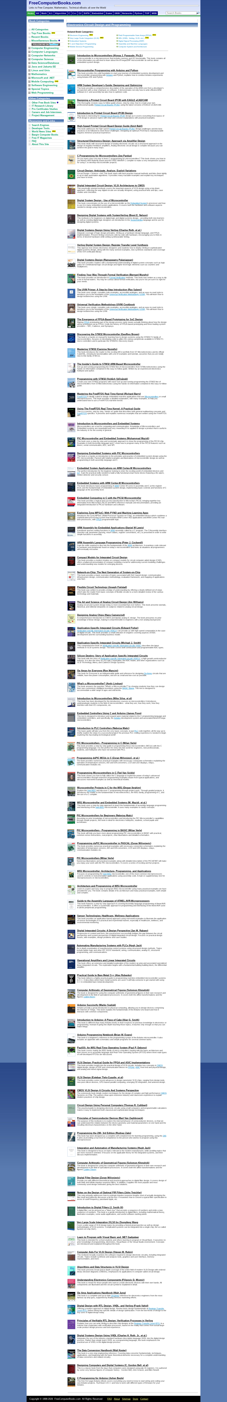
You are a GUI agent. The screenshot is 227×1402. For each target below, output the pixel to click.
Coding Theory (90, 1169)
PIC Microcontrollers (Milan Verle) (95, 858)
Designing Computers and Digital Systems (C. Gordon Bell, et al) (112, 1365)
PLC (136, 731)
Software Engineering (44, 85)
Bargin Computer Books (45, 134)
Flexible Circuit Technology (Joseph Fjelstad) (102, 587)
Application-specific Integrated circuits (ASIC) (122, 646)
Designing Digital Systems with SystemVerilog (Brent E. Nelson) (112, 215)
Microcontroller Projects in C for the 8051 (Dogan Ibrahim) (109, 787)
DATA (87, 13)
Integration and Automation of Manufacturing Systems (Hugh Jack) (113, 1148)
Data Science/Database (45, 62)
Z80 (164, 1136)
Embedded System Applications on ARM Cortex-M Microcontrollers (114, 468)
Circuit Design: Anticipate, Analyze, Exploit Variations (106, 170)
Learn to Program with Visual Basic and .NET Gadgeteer (108, 1237)
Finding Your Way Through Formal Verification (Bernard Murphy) (112, 274)
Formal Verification (117, 277)
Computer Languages (44, 51)
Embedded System (139, 203)
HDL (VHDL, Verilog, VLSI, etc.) (131, 38)
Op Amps (148, 673)
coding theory (89, 997)
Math (44, 13)
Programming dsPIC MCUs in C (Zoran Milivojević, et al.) (108, 758)
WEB (154, 13)
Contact (144, 1399)
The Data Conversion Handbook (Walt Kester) (101, 1350)
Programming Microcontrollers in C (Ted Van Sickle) (106, 772)
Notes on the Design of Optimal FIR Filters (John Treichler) (109, 1192)
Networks (127, 13)
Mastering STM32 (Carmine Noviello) (97, 349)
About (117, 1399)
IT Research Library (42, 105)
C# (80, 13)
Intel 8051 (91, 790)
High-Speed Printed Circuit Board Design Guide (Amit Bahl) (109, 126)
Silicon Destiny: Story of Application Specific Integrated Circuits (112, 655)
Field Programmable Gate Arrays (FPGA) (134, 35)
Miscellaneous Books (44, 40)
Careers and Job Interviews (47, 112)
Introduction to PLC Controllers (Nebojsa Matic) (103, 728)
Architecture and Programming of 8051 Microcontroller (107, 886)
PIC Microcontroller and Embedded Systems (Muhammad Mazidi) (113, 438)
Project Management (43, 115)
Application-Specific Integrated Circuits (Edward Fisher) (107, 628)
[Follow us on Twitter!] (46, 44)
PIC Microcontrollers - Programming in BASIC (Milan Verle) (109, 830)
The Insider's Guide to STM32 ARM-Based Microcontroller (108, 364)
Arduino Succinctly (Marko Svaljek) (96, 1005)
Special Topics (40, 88)
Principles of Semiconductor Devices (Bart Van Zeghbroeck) (110, 1118)
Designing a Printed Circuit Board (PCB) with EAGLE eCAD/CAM (112, 100)
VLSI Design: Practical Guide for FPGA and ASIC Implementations (113, 1062)
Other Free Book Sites (44, 102)
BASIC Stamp (128, 688)
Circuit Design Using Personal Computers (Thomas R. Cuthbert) (112, 1105)
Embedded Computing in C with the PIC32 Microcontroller (109, 498)
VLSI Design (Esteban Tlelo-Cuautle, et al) (100, 1077)
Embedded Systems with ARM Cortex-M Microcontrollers (108, 483)
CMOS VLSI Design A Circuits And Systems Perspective (108, 1090)
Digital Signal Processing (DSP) (131, 41)
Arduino (109, 75)
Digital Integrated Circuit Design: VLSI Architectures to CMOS (111, 185)
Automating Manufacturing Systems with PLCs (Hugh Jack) (109, 945)
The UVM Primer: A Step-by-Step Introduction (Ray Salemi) (109, 289)
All (37, 13)
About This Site (40, 144)
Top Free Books (41, 33)
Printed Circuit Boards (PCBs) (107, 105)
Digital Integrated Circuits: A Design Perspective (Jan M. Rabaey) (112, 930)
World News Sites (41, 131)
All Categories (39, 29)
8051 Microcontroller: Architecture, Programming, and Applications (114, 871)
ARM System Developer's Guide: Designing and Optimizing (109, 85)
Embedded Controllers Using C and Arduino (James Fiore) (109, 713)
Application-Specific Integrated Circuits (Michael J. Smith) (109, 642)
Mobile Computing (42, 81)
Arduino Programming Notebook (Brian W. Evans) (104, 1034)
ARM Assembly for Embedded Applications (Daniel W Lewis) (110, 527)
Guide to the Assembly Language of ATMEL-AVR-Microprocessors (113, 901)
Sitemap (126, 1399)
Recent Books (39, 36)
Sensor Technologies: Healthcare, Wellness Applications (108, 915)
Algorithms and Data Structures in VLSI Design (103, 1267)
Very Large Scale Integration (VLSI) (84, 38)
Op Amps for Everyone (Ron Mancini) (97, 670)
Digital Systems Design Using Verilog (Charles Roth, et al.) (109, 230)
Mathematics (39, 74)
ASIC (137, 1067)
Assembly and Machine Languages (132, 44)
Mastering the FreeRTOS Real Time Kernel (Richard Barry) (109, 393)
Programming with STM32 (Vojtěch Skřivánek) (102, 379)
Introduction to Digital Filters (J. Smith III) (100, 1207)
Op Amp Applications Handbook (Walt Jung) (101, 1292)
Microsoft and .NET (43, 77)
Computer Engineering (45, 48)
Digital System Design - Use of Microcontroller (102, 200)
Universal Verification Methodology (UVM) (127, 294)
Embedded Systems (78, 41)
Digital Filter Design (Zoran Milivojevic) (98, 1177)
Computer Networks (43, 55)
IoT (78, 473)
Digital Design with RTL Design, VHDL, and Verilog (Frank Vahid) (112, 1305)
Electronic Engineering (79, 35)
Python (139, 13)
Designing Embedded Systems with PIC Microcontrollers (108, 453)
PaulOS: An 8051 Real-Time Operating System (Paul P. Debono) (112, 1047)
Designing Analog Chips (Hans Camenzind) (101, 615)
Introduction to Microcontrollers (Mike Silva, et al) (104, 698)
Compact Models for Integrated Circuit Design (102, 557)
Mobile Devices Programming (81, 47)
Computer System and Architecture (132, 47)
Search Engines (40, 125)
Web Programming (42, 92)
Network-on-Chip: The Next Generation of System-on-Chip (108, 572)
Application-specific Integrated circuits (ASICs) (97, 631)
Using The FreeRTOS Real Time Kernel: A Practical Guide (108, 408)
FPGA (86, 322)
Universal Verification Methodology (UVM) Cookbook (106, 304)
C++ (74, 13)
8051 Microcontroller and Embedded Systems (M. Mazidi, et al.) (112, 802)
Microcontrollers (152, 396)
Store (135, 1399)
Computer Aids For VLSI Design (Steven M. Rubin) (105, 1252)
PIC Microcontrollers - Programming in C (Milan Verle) (106, 743)
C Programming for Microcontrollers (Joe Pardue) (104, 155)
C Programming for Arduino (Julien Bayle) (100, 1378)
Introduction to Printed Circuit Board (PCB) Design (105, 113)
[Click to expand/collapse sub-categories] (29, 48)
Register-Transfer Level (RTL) (147, 1323)
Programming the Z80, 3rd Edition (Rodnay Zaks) (104, 1133)
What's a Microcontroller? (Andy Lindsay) (100, 683)
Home (31, 13)
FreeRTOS (82, 396)
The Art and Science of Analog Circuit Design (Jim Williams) (110, 602)
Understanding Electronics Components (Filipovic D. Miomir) (110, 1280)
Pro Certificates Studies (45, 109)
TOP (147, 13)
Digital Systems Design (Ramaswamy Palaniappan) (105, 260)
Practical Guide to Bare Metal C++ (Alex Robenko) (104, 975)
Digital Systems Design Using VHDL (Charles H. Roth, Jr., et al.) (112, 1335)
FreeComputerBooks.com (55, 3)
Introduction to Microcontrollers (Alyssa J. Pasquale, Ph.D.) (110, 55)
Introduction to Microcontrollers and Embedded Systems (108, 423)
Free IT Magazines (42, 138)
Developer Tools (40, 128)
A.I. (51, 13)
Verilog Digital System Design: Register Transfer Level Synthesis (112, 245)
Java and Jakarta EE (43, 66)
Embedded (98, 13)
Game (109, 13)
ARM (117, 486)
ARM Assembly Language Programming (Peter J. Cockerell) (110, 542)
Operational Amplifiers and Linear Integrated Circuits (106, 960)
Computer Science (42, 59)
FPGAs (131, 1067)
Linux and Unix (40, 70)
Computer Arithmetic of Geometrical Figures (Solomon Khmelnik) (113, 990)
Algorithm (60, 13)
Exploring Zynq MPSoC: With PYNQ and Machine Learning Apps (112, 512)
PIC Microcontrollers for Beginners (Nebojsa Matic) (105, 815)
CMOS (160, 1065)
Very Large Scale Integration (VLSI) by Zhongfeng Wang (107, 1222)
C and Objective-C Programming (83, 44)
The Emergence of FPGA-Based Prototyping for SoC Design (110, 319)
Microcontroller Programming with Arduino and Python (107, 70)
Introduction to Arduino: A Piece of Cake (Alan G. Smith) (108, 1020)
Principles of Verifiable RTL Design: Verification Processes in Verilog (115, 1320)
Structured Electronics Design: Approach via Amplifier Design (111, 141)
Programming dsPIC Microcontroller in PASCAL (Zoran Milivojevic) (114, 843)
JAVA (117, 13)
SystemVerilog (137, 220)
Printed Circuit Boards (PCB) (112, 116)
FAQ (34, 141)
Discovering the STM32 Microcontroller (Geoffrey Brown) (108, 334)
